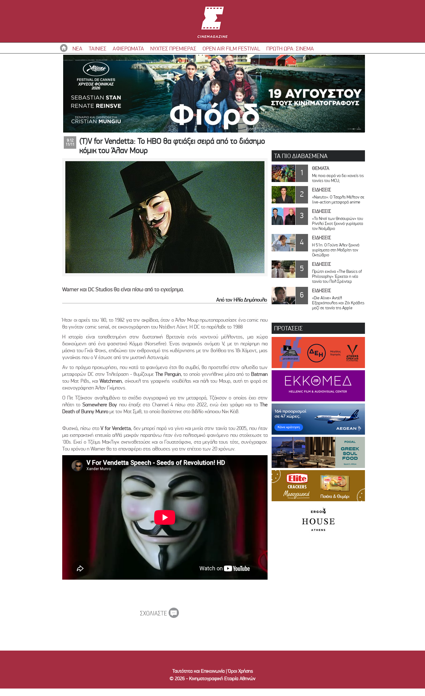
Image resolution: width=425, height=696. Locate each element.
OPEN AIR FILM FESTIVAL (231, 48)
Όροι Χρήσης (240, 671)
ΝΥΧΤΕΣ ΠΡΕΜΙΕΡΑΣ (173, 48)
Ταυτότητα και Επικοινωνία (198, 671)
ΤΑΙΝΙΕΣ (97, 48)
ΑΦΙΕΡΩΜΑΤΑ (128, 48)
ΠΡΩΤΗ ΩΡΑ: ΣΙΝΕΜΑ (290, 48)
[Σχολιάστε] (159, 616)
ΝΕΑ (77, 48)
